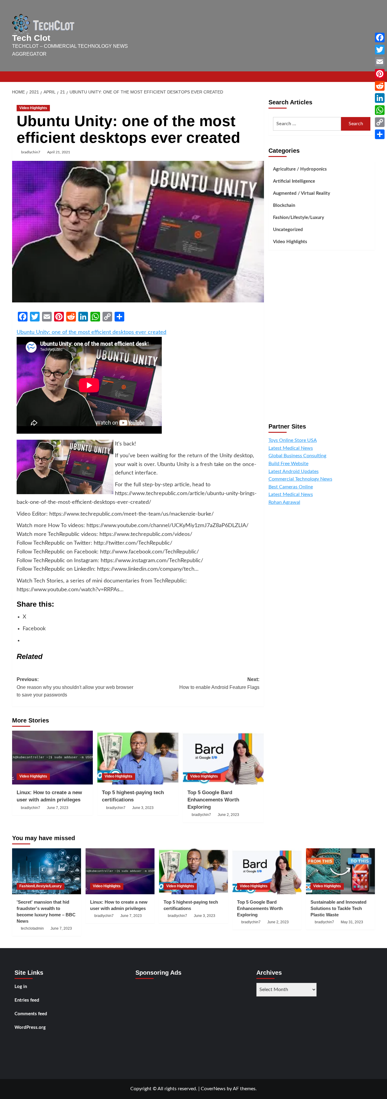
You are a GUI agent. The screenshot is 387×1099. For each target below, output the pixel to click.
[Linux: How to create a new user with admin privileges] (52, 757)
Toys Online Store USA (292, 440)
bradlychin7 (30, 152)
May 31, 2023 (352, 922)
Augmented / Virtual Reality (301, 193)
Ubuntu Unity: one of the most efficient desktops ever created (91, 332)
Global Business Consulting (297, 456)
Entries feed (27, 1000)
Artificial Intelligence (294, 181)
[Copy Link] (380, 122)
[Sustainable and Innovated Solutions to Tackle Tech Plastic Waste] (340, 871)
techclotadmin (32, 928)
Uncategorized (288, 229)
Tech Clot (31, 38)
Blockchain (284, 205)
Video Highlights (33, 108)
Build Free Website (288, 463)
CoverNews (213, 1088)
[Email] (380, 62)
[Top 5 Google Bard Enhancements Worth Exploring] (223, 757)
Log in (21, 986)
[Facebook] (380, 37)
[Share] (380, 134)
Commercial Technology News (300, 479)
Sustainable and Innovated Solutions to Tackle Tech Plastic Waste (338, 908)
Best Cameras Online (290, 486)
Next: (219, 683)
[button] (371, 76)
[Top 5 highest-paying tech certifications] (137, 757)
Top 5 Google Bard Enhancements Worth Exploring (213, 800)
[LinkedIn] (380, 98)
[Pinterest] (380, 74)
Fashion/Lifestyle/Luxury (298, 217)
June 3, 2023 (143, 808)
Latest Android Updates (293, 471)
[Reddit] (380, 86)
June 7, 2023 (57, 808)
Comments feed (31, 1014)
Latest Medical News (290, 448)
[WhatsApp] (380, 110)
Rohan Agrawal (284, 502)
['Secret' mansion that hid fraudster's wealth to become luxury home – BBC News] (46, 871)
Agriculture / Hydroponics (300, 169)
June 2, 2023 (228, 815)
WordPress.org (30, 1027)
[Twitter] (380, 50)
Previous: (75, 687)
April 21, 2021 (58, 152)
